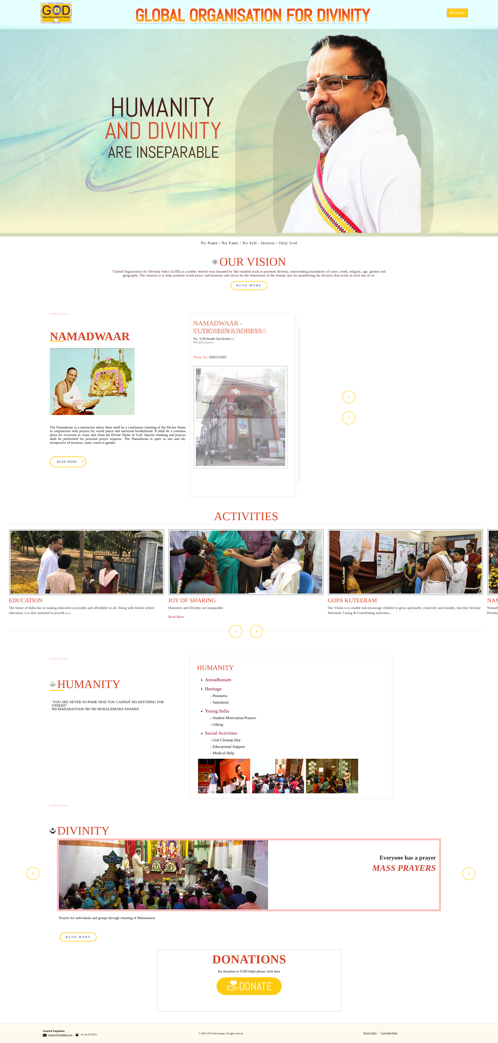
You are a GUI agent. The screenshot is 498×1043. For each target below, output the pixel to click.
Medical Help (223, 753)
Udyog (218, 724)
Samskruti (221, 702)
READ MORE (249, 285)
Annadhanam (218, 679)
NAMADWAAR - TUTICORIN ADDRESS (227, 327)
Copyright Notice (389, 1033)
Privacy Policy (370, 1033)
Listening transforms (385, 863)
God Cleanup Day (227, 740)
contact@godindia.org (60, 1034)
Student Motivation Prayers (234, 718)
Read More (176, 617)
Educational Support (229, 746)
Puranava (220, 695)
